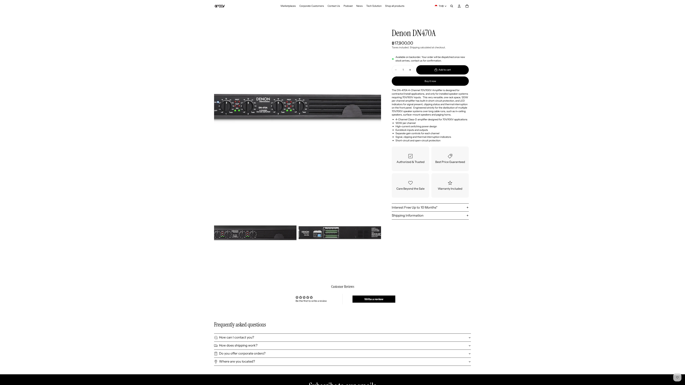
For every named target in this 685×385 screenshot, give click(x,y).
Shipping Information (407, 215)
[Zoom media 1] (297, 106)
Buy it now (430, 81)
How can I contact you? (236, 337)
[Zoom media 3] (340, 233)
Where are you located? (237, 361)
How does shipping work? (238, 345)
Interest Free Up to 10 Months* (414, 207)
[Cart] (467, 6)
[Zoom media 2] (255, 233)
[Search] (452, 6)
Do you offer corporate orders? (242, 353)
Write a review (373, 299)
